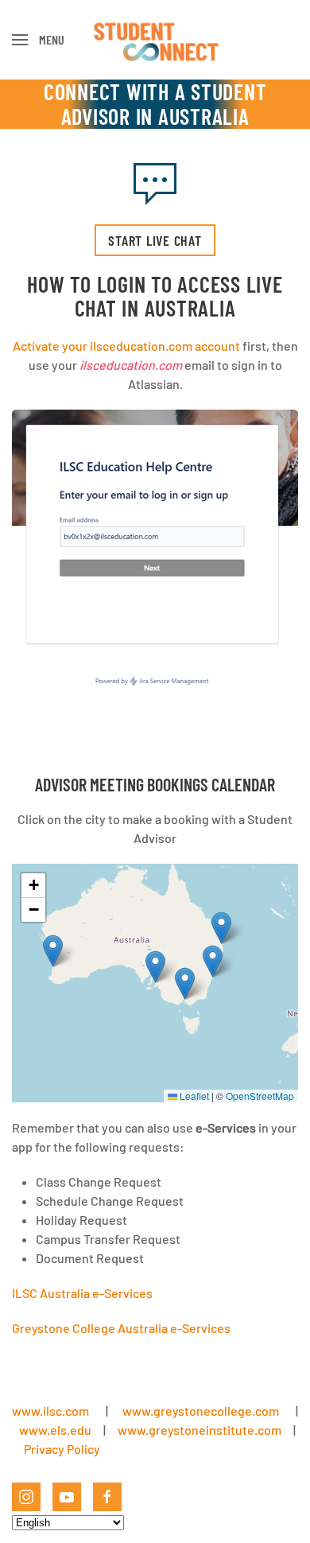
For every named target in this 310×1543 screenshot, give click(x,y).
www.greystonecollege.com (200, 1410)
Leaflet (193, 1095)
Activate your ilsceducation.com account (126, 345)
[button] (38, 40)
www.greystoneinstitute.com (199, 1429)
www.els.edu (54, 1429)
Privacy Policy (62, 1448)
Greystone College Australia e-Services (121, 1327)
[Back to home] (155, 40)
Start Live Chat (154, 240)
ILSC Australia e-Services (82, 1292)
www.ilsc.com (50, 1410)
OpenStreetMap (260, 1095)
